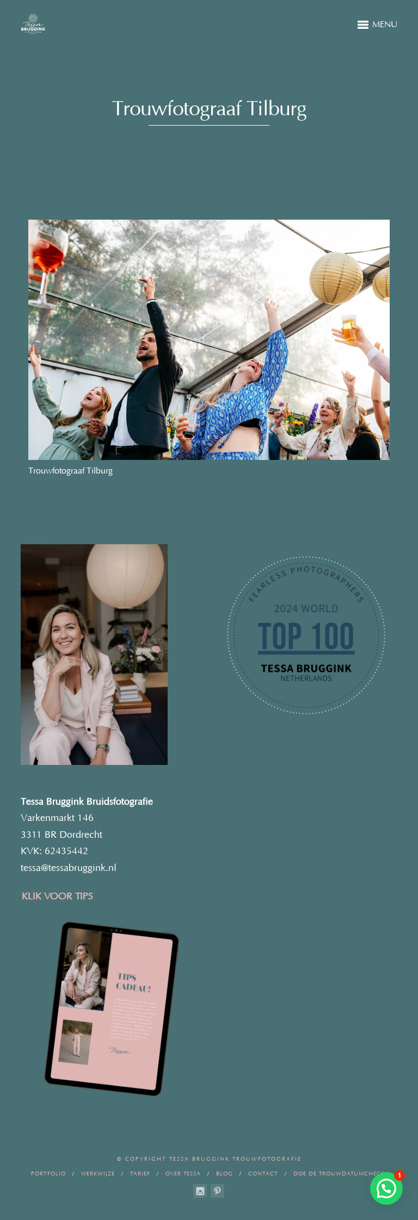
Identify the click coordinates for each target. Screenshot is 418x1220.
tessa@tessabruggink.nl (68, 868)
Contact (263, 1174)
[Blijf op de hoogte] (200, 1191)
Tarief (140, 1174)
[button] (386, 1188)
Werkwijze (98, 1174)
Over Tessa (183, 1174)
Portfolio (48, 1174)
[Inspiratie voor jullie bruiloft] (217, 1191)
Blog (224, 1174)
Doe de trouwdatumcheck (339, 1174)
